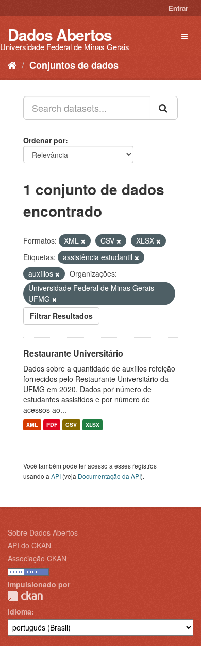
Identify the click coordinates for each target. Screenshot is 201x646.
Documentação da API (109, 476)
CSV (71, 425)
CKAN (25, 595)
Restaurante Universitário (73, 353)
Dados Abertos (60, 34)
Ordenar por (44, 140)
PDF (51, 425)
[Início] (12, 64)
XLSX (92, 425)
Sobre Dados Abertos (43, 532)
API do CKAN (29, 545)
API (56, 476)
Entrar (178, 8)
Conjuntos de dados (74, 65)
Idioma (19, 611)
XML (32, 425)
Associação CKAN (37, 558)
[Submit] (164, 108)
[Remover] (83, 241)
